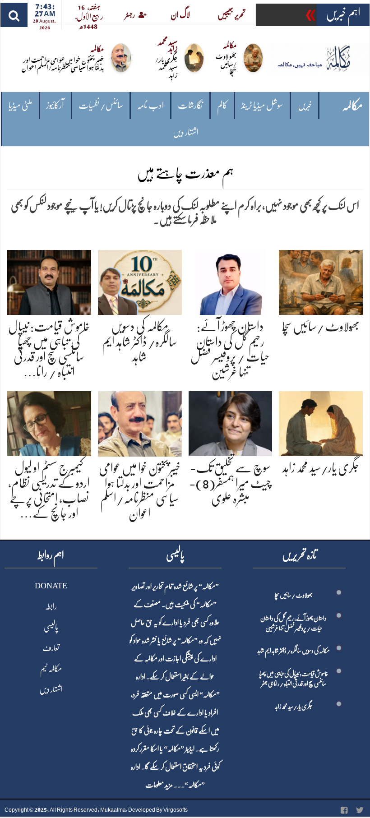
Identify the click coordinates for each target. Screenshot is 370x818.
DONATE (51, 585)
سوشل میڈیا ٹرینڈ (262, 105)
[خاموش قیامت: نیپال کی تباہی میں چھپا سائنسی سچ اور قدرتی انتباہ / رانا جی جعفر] (49, 281)
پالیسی (51, 627)
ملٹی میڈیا (20, 105)
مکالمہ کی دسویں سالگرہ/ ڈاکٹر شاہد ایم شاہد (139, 341)
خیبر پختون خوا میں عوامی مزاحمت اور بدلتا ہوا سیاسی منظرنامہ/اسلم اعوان (63, 63)
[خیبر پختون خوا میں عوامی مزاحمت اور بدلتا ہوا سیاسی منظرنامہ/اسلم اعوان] (140, 422)
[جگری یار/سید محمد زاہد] (321, 422)
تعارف (51, 648)
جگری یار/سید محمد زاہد (166, 66)
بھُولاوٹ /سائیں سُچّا (226, 63)
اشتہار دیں (186, 132)
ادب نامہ (150, 105)
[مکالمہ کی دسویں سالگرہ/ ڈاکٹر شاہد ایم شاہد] (140, 281)
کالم (222, 105)
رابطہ (51, 606)
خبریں (305, 105)
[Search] (14, 15)
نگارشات (190, 105)
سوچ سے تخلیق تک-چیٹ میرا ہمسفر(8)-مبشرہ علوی (230, 483)
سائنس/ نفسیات (101, 105)
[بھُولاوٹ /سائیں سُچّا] (321, 281)
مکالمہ (352, 106)
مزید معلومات (159, 785)
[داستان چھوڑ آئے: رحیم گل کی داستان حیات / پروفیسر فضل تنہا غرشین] (231, 281)
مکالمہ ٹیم (51, 668)
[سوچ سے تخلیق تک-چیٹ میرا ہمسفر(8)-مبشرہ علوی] (231, 422)
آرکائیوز (55, 105)
